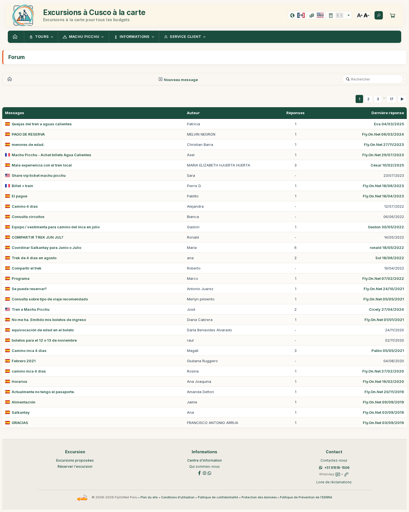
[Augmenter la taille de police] (359, 15)
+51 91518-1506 (336, 468)
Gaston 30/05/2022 (386, 227)
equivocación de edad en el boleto (43, 330)
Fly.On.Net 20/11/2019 (384, 391)
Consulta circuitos (28, 216)
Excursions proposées (75, 460)
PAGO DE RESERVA (28, 134)
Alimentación (23, 402)
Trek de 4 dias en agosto (34, 258)
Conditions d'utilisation (177, 497)
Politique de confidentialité (218, 497)
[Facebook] (199, 473)
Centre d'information (204, 460)
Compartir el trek (26, 268)
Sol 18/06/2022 (389, 258)
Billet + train (22, 185)
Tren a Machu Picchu (31, 309)
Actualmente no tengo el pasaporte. (43, 391)
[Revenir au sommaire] (16, 37)
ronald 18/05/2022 (387, 247)
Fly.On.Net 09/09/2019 (383, 402)
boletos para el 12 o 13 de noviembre (44, 340)
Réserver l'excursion (75, 466)
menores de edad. (28, 144)
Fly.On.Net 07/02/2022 (383, 278)
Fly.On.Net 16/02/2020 (383, 381)
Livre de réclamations (334, 482)
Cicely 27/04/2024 (386, 309)
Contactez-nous (334, 460)
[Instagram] (204, 473)
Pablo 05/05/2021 (387, 350)
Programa (20, 278)
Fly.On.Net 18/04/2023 (383, 196)
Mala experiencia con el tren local (42, 165)
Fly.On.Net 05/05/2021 (383, 299)
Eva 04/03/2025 (389, 124)
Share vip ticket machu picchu (39, 175)
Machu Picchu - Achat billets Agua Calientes (51, 155)
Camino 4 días (25, 206)
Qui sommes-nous (204, 466)
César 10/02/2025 (387, 165)
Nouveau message (180, 79)
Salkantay (21, 412)
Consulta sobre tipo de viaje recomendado (50, 299)
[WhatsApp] (209, 473)
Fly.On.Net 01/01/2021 (384, 319)
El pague (19, 196)
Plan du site (149, 497)
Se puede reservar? (29, 288)
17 (391, 99)
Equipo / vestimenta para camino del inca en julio (56, 227)
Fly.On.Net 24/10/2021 (384, 288)
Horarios (19, 381)
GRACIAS (20, 422)
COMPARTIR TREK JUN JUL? (37, 237)
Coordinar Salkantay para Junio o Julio (46, 247)
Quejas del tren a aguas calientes (42, 124)
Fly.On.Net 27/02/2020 (383, 371)
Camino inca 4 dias (29, 350)
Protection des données (259, 497)
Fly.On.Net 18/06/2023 (383, 185)
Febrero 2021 (24, 361)
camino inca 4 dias (29, 371)
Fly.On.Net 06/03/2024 (383, 134)
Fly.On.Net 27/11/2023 (384, 144)
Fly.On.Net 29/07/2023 (383, 155)
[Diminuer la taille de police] (366, 15)
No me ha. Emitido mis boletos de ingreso (49, 319)
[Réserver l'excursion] (392, 15)
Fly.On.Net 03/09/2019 (383, 412)
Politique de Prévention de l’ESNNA (306, 497)
